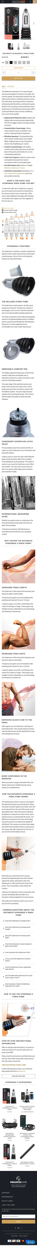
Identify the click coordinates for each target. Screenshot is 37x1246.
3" (6, 62)
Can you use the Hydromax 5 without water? (17, 960)
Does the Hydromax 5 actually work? (17, 921)
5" (11, 62)
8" (23, 62)
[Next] (33, 23)
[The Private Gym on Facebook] (15, 1228)
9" (28, 62)
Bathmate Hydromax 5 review (14, 168)
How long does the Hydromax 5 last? (17, 952)
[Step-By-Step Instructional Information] (18, 1020)
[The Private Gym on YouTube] (18, 1228)
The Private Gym (13, 1233)
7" (15, 62)
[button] (25, 57)
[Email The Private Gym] (21, 1228)
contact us (21, 1071)
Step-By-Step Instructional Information (16, 1042)
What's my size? (18, 67)
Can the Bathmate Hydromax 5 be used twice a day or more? (18, 977)
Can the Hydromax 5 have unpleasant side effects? (18, 968)
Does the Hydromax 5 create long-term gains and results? (18, 945)
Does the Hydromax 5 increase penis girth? (17, 937)
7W (19, 62)
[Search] (30, 1)
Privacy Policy (14, 1236)
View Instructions (18, 1076)
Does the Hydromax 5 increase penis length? (17, 928)
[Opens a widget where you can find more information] (30, 1242)
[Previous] (3, 23)
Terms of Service (23, 1236)
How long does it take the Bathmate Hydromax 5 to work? (17, 985)
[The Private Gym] (18, 1)
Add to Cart (18, 1242)
